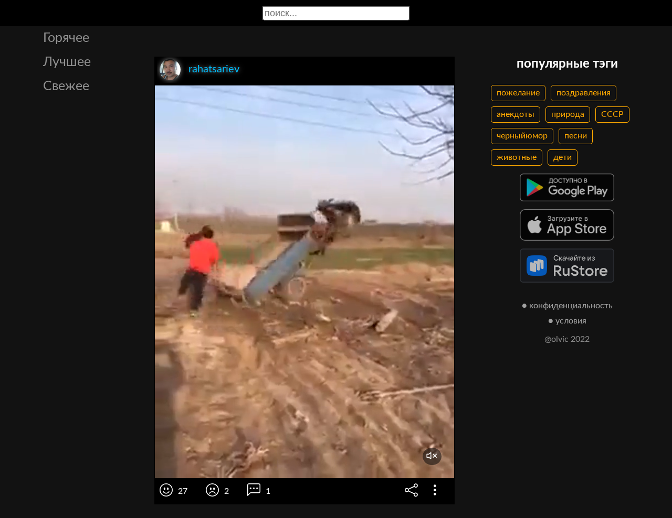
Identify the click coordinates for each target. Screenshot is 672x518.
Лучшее (67, 62)
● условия (567, 321)
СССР (612, 114)
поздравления (583, 93)
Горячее (66, 38)
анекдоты (515, 114)
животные (517, 157)
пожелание (518, 93)
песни (575, 136)
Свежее (66, 86)
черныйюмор (522, 136)
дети (562, 157)
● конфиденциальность (567, 305)
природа (567, 114)
